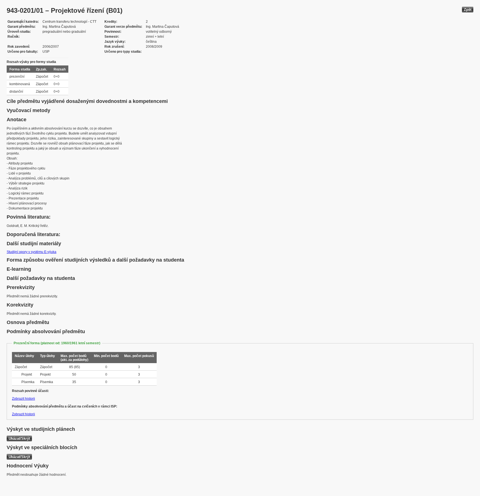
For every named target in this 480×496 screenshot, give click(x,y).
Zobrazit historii (23, 399)
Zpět (467, 9)
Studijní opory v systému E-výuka (31, 252)
